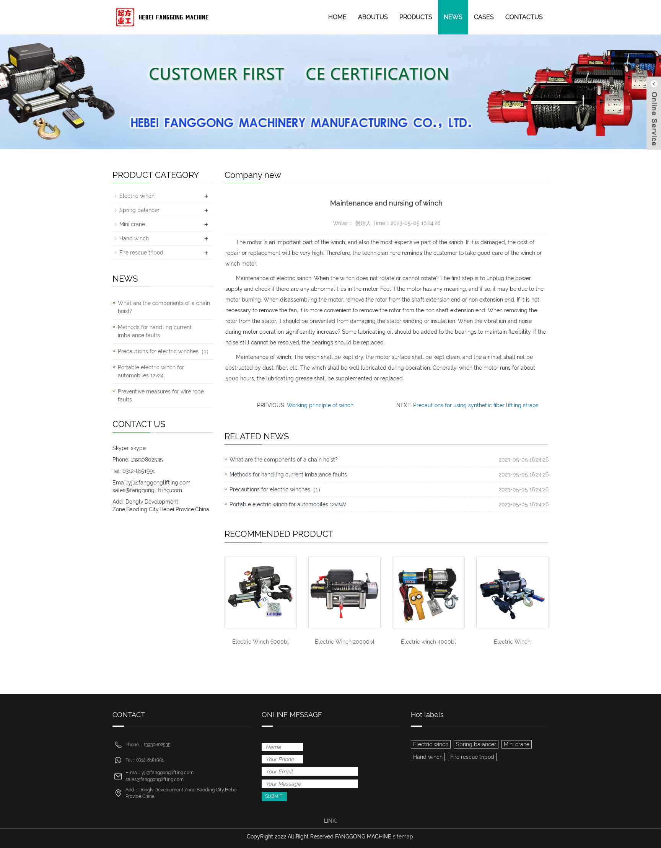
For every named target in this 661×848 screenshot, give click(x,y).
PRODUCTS (415, 17)
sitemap (403, 836)
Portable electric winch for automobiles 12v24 (151, 371)
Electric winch (137, 196)
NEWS (453, 17)
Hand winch (134, 238)
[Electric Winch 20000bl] (344, 592)
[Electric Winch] (512, 592)
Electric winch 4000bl (428, 642)
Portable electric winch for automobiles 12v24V (288, 504)
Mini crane (132, 224)
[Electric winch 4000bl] (428, 592)
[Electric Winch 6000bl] (261, 592)
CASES (484, 17)
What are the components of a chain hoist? (284, 460)
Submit (273, 796)
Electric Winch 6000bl (260, 642)
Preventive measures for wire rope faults (161, 395)
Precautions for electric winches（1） (276, 489)
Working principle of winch (320, 405)
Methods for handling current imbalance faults (288, 474)
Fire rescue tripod (141, 253)
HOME (337, 17)
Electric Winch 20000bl (344, 642)
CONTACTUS (524, 17)
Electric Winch (512, 642)
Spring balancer (139, 210)
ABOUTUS (373, 17)
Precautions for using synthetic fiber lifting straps (476, 405)
